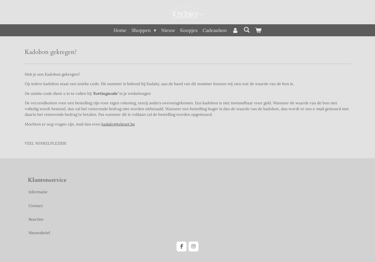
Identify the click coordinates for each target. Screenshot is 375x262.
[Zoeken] (247, 29)
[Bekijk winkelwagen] (258, 30)
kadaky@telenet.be (118, 124)
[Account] (235, 30)
